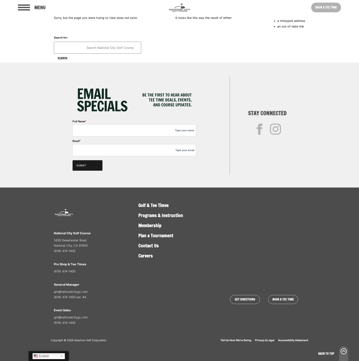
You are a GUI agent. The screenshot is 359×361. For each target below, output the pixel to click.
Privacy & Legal (264, 340)
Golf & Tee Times (153, 205)
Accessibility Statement (293, 340)
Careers (145, 256)
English (43, 355)
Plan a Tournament (155, 235)
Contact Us (148, 245)
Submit (81, 165)
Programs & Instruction (160, 215)
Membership (149, 225)
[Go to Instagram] (275, 129)
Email (76, 140)
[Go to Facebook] (259, 129)
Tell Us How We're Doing (235, 340)
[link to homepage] (179, 7)
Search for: (61, 37)
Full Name (79, 121)
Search (62, 58)
